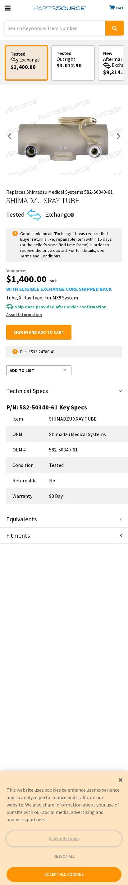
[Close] (120, 780)
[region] (64, 828)
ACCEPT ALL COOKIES (63, 874)
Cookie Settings (64, 838)
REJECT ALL (64, 856)
